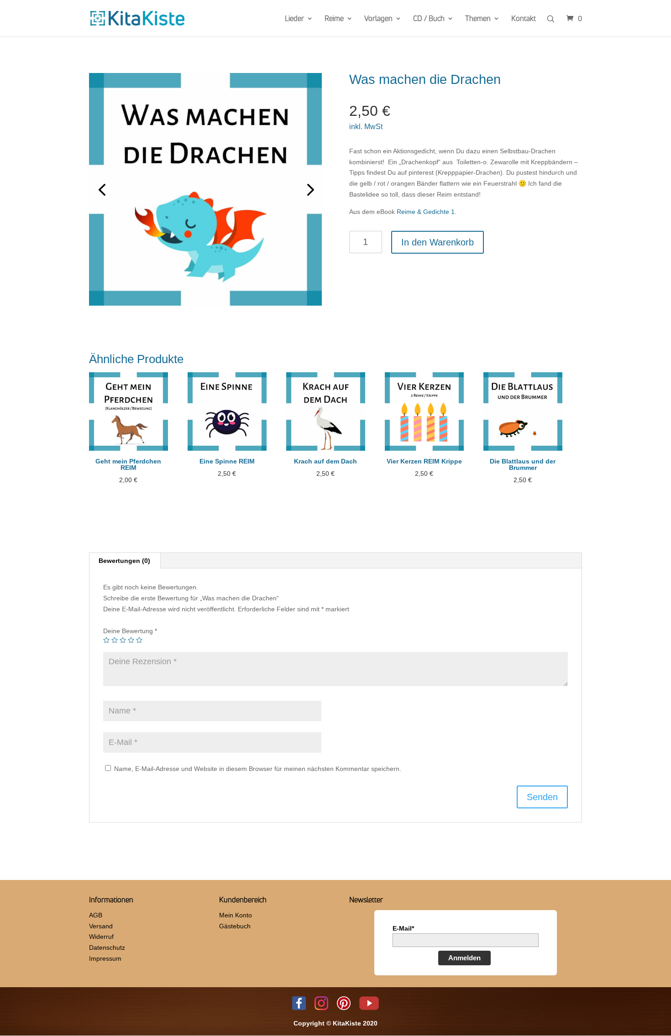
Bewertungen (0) (124, 560)
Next (308, 189)
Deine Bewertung (130, 631)
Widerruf (101, 936)
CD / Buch (429, 19)
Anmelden (464, 958)
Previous (102, 189)
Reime (334, 19)
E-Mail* (403, 928)
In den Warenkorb (437, 242)
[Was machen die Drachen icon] (205, 189)
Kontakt (523, 19)
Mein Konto (235, 915)
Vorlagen (378, 19)
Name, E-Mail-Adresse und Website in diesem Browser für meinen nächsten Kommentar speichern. (257, 768)
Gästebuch (235, 926)
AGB (95, 915)
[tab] (125, 560)
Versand (101, 926)
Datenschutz (107, 947)
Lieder (294, 19)
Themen (478, 19)
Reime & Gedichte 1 (426, 211)
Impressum (105, 958)
